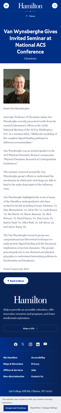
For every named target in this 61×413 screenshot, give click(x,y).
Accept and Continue (15, 408)
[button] (6, 5)
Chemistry (30, 58)
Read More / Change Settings (43, 408)
